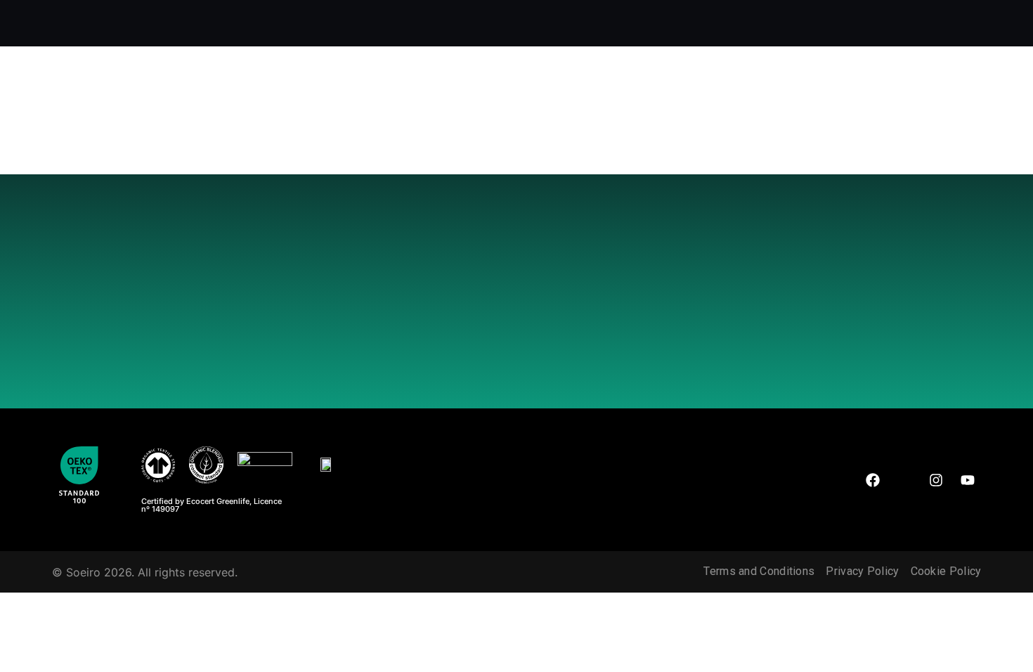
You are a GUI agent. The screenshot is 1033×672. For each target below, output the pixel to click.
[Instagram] (936, 480)
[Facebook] (873, 480)
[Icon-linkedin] (904, 480)
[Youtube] (968, 480)
